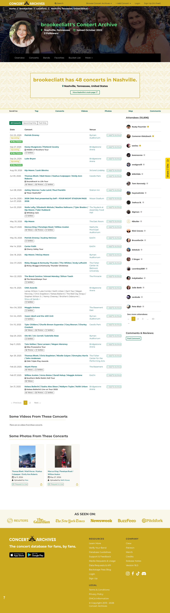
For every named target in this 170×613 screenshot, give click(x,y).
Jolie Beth (137, 287)
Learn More (95, 543)
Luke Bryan (30, 158)
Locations (41, 8)
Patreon (130, 547)
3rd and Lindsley (97, 170)
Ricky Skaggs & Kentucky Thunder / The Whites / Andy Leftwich (56, 263)
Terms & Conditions (99, 589)
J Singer (136, 259)
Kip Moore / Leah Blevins (36, 170)
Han (26, 480)
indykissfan (137, 278)
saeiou (135, 145)
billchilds (136, 174)
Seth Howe (65, 480)
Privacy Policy (96, 594)
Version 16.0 (132, 565)
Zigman (136, 212)
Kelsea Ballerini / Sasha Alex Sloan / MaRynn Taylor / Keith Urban (56, 386)
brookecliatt (26, 8)
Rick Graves (137, 231)
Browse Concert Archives (98, 3)
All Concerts (16, 123)
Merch (129, 552)
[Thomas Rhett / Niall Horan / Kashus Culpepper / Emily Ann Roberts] (27, 457)
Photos (108, 111)
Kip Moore (29, 221)
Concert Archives (98, 606)
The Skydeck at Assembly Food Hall (97, 210)
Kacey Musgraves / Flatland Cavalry (42, 147)
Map (131, 111)
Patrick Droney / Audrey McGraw (40, 238)
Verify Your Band (97, 547)
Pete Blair (136, 306)
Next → (37, 402)
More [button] (88, 58)
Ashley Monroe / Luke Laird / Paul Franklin (45, 190)
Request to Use (21, 484)
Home (12, 8)
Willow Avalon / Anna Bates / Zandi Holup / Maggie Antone (53, 375)
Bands (46, 58)
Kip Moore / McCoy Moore (37, 255)
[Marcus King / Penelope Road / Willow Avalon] (63, 457)
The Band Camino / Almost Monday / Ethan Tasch (49, 276)
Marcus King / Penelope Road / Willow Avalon (47, 227)
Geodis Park (95, 176)
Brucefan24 (137, 240)
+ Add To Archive (114, 135)
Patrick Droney (32, 135)
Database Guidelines (100, 552)
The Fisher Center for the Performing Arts (97, 358)
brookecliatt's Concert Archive (79, 24)
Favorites (59, 58)
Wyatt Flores (31, 366)
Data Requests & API (100, 565)
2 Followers (51, 33)
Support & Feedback (100, 556)
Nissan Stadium (97, 198)
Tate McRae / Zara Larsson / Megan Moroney (46, 344)
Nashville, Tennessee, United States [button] (69, 8)
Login (137, 3)
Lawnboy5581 (138, 269)
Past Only (42, 123)
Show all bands (32, 299)
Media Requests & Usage (102, 561)
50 (153, 319)
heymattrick (138, 193)
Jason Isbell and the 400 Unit (39, 316)
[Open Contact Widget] (4, 597)
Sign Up (93, 578)
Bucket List (75, 58)
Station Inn (95, 190)
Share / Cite (167, 170)
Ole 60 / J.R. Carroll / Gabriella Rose (42, 336)
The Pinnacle (95, 276)
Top (36, 111)
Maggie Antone (32, 307)
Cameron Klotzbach (141, 136)
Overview (20, 58)
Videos (84, 111)
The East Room (97, 221)
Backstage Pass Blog (100, 569)
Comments (155, 111)
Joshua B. (136, 202)
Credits (129, 556)
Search (59, 3)
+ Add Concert (122, 3)
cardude (136, 297)
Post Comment (133, 338)
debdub (136, 250)
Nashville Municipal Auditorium (95, 230)
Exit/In (92, 238)
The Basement (96, 366)
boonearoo (137, 155)
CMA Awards (31, 288)
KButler (135, 221)
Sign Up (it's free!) (152, 3)
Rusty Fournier (139, 127)
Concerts (34, 58)
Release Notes (133, 561)
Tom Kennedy (138, 183)
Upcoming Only (29, 123)
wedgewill (137, 164)
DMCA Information (99, 598)
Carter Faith (30, 246)
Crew (128, 543)
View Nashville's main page (84, 92)
